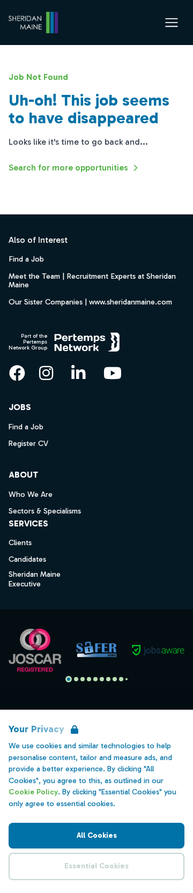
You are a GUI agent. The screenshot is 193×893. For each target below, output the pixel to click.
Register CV (28, 443)
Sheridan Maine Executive (35, 579)
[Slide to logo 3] (89, 679)
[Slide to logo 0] (68, 679)
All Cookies (97, 835)
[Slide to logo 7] (115, 679)
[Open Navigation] (171, 22)
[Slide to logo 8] (121, 679)
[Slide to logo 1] (76, 679)
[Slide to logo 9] (126, 679)
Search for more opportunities (68, 167)
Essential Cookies (96, 865)
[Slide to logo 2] (82, 679)
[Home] (33, 22)
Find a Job (26, 259)
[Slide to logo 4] (95, 679)
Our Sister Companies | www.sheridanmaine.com (90, 302)
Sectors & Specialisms (45, 511)
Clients (20, 542)
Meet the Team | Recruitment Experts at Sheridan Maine (92, 280)
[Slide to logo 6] (108, 679)
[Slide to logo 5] (102, 679)
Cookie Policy (33, 792)
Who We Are (31, 494)
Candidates (27, 559)
